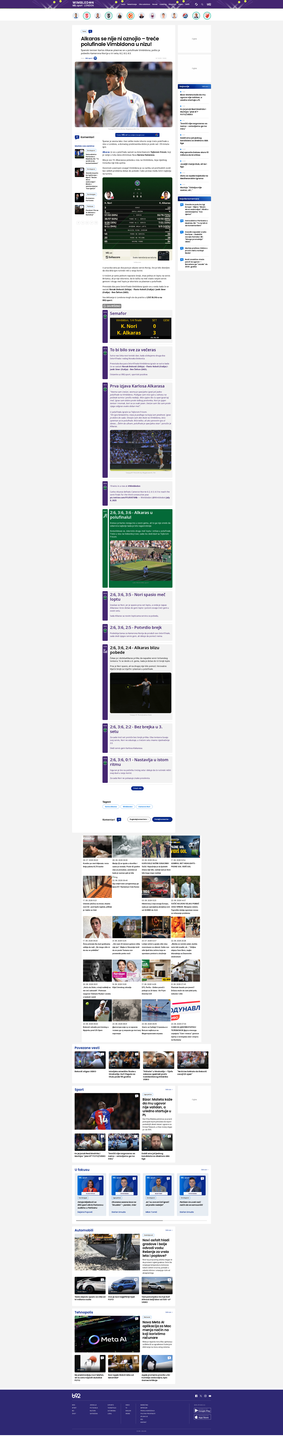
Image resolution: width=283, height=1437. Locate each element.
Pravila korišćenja (148, 1411)
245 (81, 151)
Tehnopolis (112, 1408)
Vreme (128, 1414)
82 (182, 232)
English (128, 1411)
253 (81, 169)
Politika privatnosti (148, 1414)
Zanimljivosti (148, 1235)
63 (182, 248)
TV (126, 1408)
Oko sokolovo (144, 4)
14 (100, 1178)
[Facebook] (196, 1396)
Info (73, 1405)
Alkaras (106, 152)
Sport (74, 1408)
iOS (112, 1370)
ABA (145, 1148)
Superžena (94, 1414)
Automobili (112, 1411)
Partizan (90, 206)
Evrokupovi (91, 150)
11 (205, 1054)
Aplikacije (144, 1416)
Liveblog (163, 4)
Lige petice (148, 1094)
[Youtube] (210, 1396)
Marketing (144, 1405)
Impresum (144, 1408)
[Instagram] (205, 1396)
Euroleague (91, 194)
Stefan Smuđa (119, 1212)
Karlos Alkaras (111, 807)
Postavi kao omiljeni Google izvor (130, 135)
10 (202, 1178)
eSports (111, 1405)
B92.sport (89, 58)
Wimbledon (127, 807)
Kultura (93, 1411)
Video (180, 4)
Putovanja (94, 1408)
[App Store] (202, 1417)
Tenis (84, 31)
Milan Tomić (151, 1212)
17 (168, 1178)
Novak (154, 4)
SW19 (187, 4)
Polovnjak (147, 1292)
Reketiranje (132, 4)
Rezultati (172, 4)
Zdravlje (93, 1405)
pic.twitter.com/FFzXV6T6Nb (124, 497)
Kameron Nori (144, 807)
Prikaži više (137, 788)
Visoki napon (82, 1292)
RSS (142, 1419)
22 (136, 1279)
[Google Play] (202, 1410)
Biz (73, 1411)
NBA (112, 1148)
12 (134, 1178)
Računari (147, 1317)
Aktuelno (114, 1292)
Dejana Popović (85, 1212)
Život (74, 1414)
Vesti (123, 4)
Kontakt (144, 1422)
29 (90, 31)
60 (182, 259)
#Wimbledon (134, 486)
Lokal (110, 1414)
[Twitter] (201, 1396)
